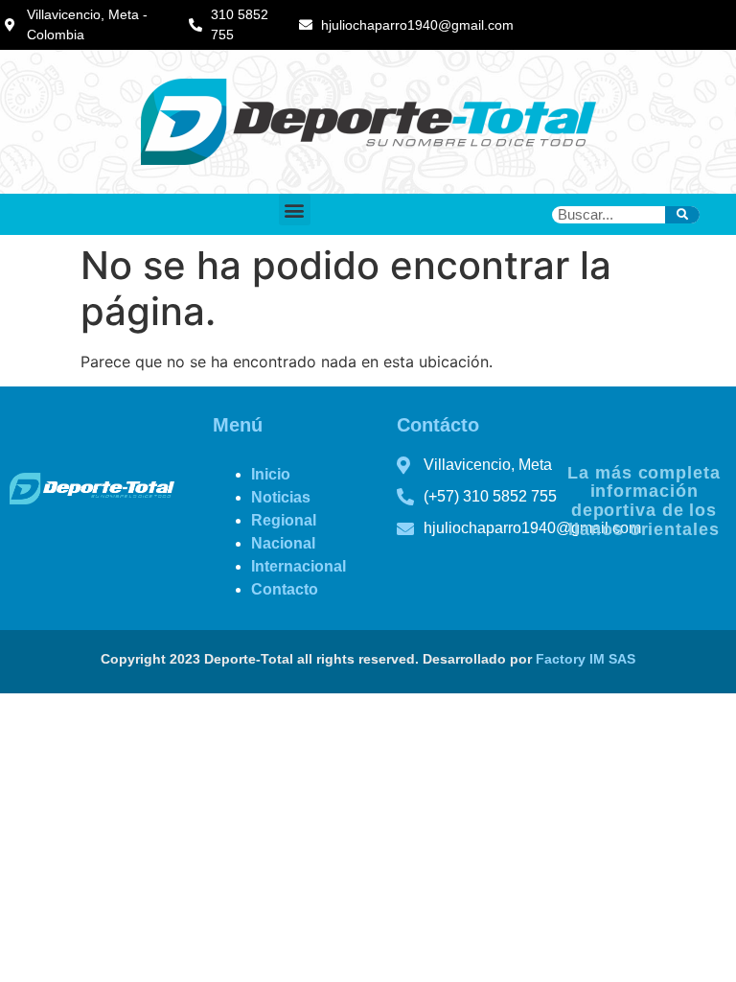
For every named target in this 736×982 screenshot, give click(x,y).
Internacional (298, 566)
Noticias (280, 497)
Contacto (284, 589)
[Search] (682, 214)
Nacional (283, 543)
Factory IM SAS (585, 658)
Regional (283, 520)
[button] (294, 209)
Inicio (270, 474)
